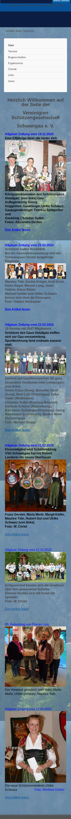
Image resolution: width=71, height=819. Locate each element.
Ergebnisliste (15, 63)
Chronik (12, 69)
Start (11, 45)
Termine (12, 51)
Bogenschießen (17, 57)
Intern (11, 81)
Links (11, 75)
